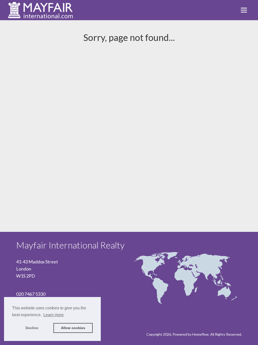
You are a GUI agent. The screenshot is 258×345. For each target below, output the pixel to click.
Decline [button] (31, 328)
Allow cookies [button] (73, 328)
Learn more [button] (53, 315)
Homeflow (200, 334)
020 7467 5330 (30, 294)
